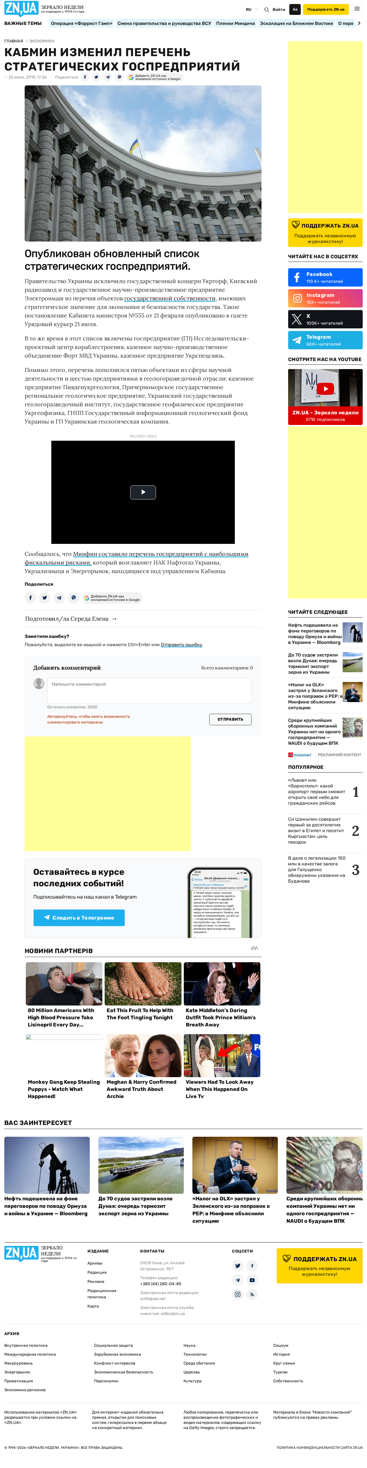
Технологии (195, 1354)
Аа (295, 9)
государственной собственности (170, 298)
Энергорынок (17, 1372)
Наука (190, 1345)
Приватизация (18, 1381)
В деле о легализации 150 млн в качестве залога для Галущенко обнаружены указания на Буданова (316, 869)
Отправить (230, 719)
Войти (279, 9)
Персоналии (106, 1381)
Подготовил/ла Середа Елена (66, 618)
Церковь (192, 1372)
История (281, 1354)
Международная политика (30, 1354)
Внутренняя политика (26, 1345)
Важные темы (23, 23)
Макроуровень (18, 1363)
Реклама (95, 1281)
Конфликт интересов (114, 1363)
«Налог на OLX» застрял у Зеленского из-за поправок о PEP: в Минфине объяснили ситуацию (315, 696)
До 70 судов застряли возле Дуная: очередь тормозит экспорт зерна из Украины (313, 663)
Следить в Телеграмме (83, 918)
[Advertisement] (108, 793)
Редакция (97, 1272)
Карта (93, 1306)
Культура (193, 1381)
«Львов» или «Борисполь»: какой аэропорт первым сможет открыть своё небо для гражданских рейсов (316, 791)
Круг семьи (284, 1363)
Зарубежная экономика (117, 1354)
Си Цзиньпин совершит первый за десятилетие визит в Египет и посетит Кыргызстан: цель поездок (316, 830)
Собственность (288, 1381)
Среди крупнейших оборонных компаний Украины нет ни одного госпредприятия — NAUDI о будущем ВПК (314, 732)
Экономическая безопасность (123, 1372)
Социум (280, 1345)
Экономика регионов (25, 1389)
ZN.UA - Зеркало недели (325, 412)
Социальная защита (113, 1345)
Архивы (94, 1263)
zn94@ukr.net (152, 1298)
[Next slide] (358, 23)
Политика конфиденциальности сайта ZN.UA (320, 1448)
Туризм (280, 1372)
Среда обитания (199, 1363)
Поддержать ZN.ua (326, 9)
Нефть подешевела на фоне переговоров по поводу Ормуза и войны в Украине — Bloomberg (315, 633)
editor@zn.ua (173, 1313)
